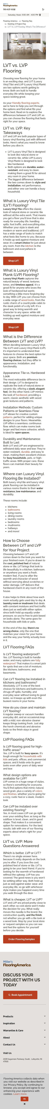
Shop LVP (13, 327)
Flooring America (10, 21)
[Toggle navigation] (43, 9)
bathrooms (14, 509)
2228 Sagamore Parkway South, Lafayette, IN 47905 (22, 1060)
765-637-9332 (9, 9)
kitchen (29, 246)
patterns (7, 417)
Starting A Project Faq (17, 24)
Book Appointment (21, 995)
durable (25, 451)
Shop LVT (13, 260)
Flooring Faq (27, 21)
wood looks (27, 300)
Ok (24, 1099)
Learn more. (20, 1094)
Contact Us (9, 1044)
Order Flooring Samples (21, 939)
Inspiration (9, 1023)
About (6, 1037)
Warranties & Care (13, 1030)
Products (8, 1016)
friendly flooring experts (25, 103)
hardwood (21, 395)
